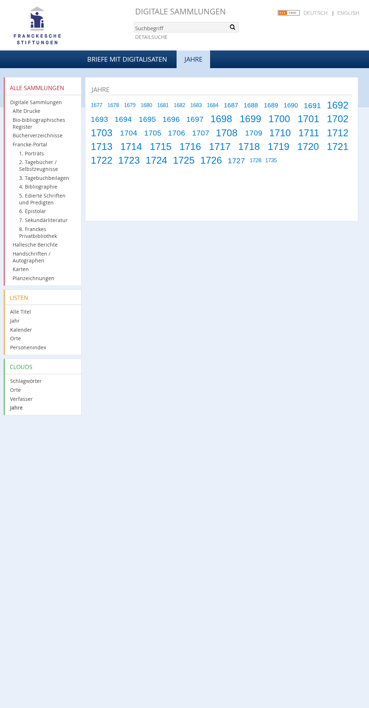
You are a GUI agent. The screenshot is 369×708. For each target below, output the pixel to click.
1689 (271, 105)
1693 (99, 119)
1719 (278, 146)
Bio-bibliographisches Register (39, 123)
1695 (147, 119)
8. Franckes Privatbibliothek (38, 232)
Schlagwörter (26, 380)
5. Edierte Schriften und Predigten (42, 199)
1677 (96, 105)
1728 (255, 160)
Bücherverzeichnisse (38, 135)
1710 (280, 132)
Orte (15, 338)
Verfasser (21, 398)
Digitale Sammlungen (180, 11)
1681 (163, 105)
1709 (253, 133)
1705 (152, 133)
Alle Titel (20, 311)
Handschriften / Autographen (31, 257)
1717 (220, 146)
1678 (113, 105)
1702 (337, 118)
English (348, 13)
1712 (337, 132)
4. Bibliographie (38, 186)
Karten (21, 269)
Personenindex (28, 347)
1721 (337, 146)
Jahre (16, 407)
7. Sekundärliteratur (43, 220)
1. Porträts (31, 153)
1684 (212, 105)
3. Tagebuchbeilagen (44, 177)
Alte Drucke (26, 110)
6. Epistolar (32, 211)
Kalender (21, 329)
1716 (190, 146)
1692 (337, 105)
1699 (250, 118)
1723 (129, 160)
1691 (312, 105)
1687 (231, 105)
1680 (146, 105)
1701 (308, 118)
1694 (123, 119)
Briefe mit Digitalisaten (127, 59)
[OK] (232, 27)
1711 (308, 132)
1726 (211, 160)
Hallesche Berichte (35, 244)
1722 (101, 160)
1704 (128, 133)
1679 (129, 105)
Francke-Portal (30, 144)
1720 (308, 146)
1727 (236, 160)
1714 (131, 146)
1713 (101, 146)
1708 (226, 132)
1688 (251, 105)
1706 (176, 133)
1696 (171, 119)
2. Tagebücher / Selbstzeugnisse (38, 165)
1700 (279, 118)
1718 (249, 146)
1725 (184, 160)
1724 (156, 160)
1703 (101, 132)
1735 (271, 160)
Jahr (15, 320)
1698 (221, 118)
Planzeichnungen (33, 278)
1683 (196, 105)
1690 (291, 105)
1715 (161, 146)
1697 (195, 119)
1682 (179, 105)
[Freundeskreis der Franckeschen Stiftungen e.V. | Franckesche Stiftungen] (58, 26)
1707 (200, 133)
